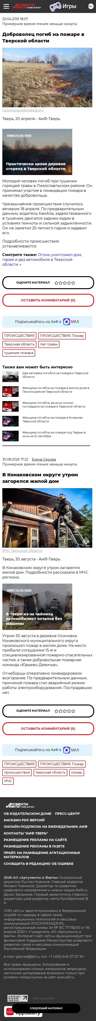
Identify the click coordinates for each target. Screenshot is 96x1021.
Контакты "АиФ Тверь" (26, 833)
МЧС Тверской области (22, 551)
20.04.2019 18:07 (15, 19)
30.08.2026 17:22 (15, 459)
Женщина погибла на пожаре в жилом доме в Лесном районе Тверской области (55, 389)
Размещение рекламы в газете (34, 846)
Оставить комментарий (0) (48, 300)
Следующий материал (46, 1008)
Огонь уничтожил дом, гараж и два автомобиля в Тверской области (42, 260)
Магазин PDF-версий (24, 820)
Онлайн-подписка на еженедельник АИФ (45, 827)
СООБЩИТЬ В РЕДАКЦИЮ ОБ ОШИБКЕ (38, 864)
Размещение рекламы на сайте (35, 840)
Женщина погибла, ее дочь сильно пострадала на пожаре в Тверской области (53, 404)
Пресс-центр (67, 814)
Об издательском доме (27, 814)
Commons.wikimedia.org (23, 110)
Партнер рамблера (44, 998)
